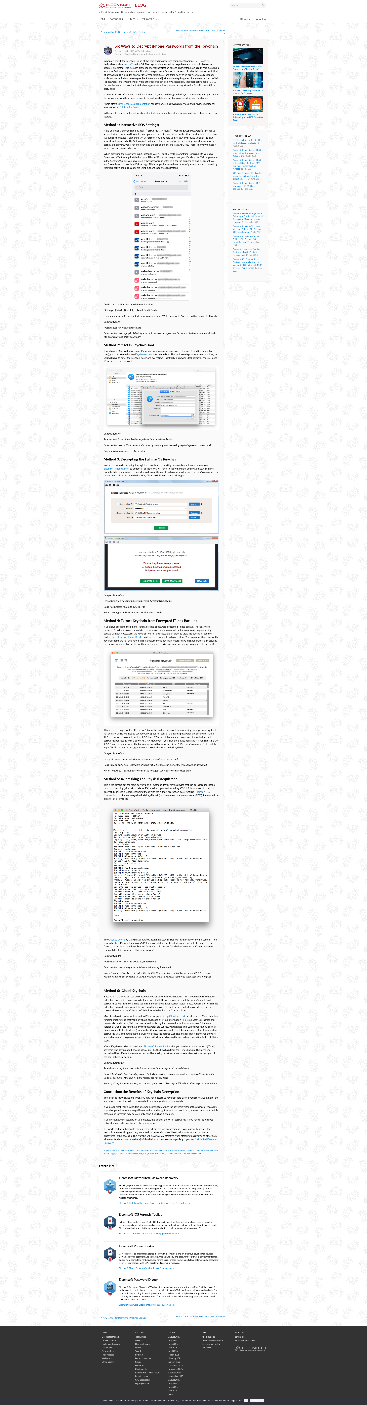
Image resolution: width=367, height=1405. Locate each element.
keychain (177, 1153)
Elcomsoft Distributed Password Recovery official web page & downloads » (154, 1203)
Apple (106, 1150)
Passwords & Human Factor (147, 1372)
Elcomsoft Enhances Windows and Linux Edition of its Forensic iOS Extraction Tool (247, 229)
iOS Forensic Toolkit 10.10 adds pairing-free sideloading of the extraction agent (246, 176)
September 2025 (175, 1376)
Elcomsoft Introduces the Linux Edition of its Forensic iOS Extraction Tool (246, 239)
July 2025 (172, 1383)
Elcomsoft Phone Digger (116, 468)
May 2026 (172, 1347)
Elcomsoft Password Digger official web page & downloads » (147, 1304)
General (138, 1340)
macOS (201, 1153)
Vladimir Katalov (144, 51)
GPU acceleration (143, 1380)
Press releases (108, 1354)
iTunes (162, 1153)
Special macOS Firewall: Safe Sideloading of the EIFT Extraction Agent (248, 117)
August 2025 (174, 1380)
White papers (108, 1362)
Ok (246, 1400)
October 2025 (174, 1372)
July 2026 (172, 1340)
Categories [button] (116, 19)
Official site (246, 19)
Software (139, 1354)
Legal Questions (142, 1383)
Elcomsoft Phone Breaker (130, 637)
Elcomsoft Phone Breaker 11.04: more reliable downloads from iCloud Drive (247, 153)
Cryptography (141, 1369)
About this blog (208, 1337)
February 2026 (174, 1358)
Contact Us (207, 1347)
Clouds (127, 54)
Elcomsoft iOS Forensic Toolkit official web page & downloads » (149, 1233)
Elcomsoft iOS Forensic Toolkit (172, 1150)
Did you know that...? (142, 54)
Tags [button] (132, 19)
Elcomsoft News (142, 1344)
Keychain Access (143, 354)
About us (261, 19)
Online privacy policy (211, 1344)
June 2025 (173, 1387)
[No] (363, 1400)
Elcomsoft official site (111, 1337)
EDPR (112, 1150)
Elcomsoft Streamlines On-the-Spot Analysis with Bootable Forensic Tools (246, 252)
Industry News (141, 1376)
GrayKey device (116, 939)
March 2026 (173, 1354)
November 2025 (175, 1369)
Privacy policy (257, 1400)
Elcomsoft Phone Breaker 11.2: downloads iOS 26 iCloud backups (246, 186)
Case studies (107, 1347)
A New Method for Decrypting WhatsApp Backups (123, 32)
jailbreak (169, 1153)
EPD (145, 1153)
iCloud (151, 1153)
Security (138, 1351)
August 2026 (174, 1337)
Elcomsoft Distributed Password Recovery (139, 1150)
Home (102, 19)
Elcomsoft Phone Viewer (127, 1153)
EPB (140, 1153)
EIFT (118, 1150)
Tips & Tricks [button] (149, 19)
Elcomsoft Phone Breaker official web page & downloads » (146, 1268)
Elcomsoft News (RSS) (245, 1340)
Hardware (139, 1365)
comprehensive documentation (133, 103)
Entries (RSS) (240, 1337)
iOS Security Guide (129, 107)
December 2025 (175, 1365)
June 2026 (173, 1344)
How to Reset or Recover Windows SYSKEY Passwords (200, 30)
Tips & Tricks (160, 54)
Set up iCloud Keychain (174, 1016)
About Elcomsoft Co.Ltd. (212, 1340)
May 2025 (172, 1390)
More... (171, 1394)
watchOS (128, 64)
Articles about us (109, 1340)
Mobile (138, 1347)
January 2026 (174, 1362)
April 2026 (173, 1351)
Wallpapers (107, 1358)
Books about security (111, 1344)
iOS (156, 1153)
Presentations (108, 1351)
